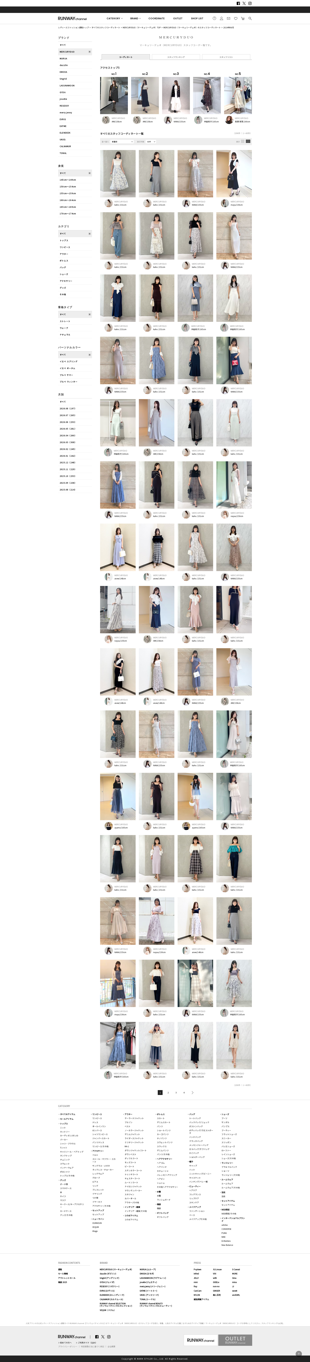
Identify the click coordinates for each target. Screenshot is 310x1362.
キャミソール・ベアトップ (71, 1151)
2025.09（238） (68, 482)
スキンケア (194, 1202)
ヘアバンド (162, 1166)
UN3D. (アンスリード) (149, 1294)
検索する (250, 18)
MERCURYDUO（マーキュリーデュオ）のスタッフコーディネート (192, 27)
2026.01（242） (68, 455)
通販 (60, 1269)
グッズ (63, 287)
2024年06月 (228, 27)
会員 (221, 18)
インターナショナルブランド (233, 1219)
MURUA (63, 58)
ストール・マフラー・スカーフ (104, 1160)
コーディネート (126, 57)
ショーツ (225, 1170)
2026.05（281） (68, 428)
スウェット (65, 1163)
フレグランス (195, 1194)
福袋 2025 (62, 1282)
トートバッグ (195, 1118)
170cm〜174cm (68, 213)
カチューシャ (163, 1170)
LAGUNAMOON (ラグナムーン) (153, 1277)
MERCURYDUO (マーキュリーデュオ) (116, 1269)
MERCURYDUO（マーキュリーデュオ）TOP (142, 27)
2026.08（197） (68, 408)
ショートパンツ (164, 1130)
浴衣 (223, 1192)
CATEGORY (113, 18)
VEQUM (95, 1227)
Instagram (250, 3)
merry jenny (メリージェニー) (152, 1286)
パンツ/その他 (163, 1154)
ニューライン (98, 1218)
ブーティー (226, 1130)
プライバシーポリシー (68, 1346)
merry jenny (66, 112)
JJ (233, 1286)
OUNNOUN (97, 1223)
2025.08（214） (68, 489)
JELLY (196, 1277)
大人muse (217, 1269)
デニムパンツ (163, 1150)
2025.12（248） (68, 462)
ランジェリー (227, 1162)
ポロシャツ (65, 1171)
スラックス (162, 1146)
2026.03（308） (68, 442)
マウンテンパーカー (133, 1190)
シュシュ (161, 1182)
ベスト (127, 1126)
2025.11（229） (68, 469)
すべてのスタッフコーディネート (105, 27)
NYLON (197, 1294)
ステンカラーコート (133, 1170)
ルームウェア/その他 (231, 1187)
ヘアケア (193, 1190)
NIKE (224, 1236)
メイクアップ (195, 1207)
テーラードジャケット (134, 1118)
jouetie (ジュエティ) (148, 1282)
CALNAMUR (65, 146)
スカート (161, 1118)
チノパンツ (162, 1138)
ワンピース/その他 (100, 1146)
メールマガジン (229, 18)
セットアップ (98, 1210)
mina (234, 1282)
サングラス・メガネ (101, 1165)
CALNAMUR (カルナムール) (111, 1299)
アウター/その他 (132, 1202)
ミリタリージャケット (134, 1142)
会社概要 (111, 1346)
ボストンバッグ (196, 1126)
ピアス (95, 1181)
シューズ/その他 (229, 1158)
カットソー (65, 1131)
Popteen (197, 1269)
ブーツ (224, 1118)
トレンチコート (131, 1174)
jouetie (63, 98)
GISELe (216, 1282)
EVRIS (63, 119)
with (215, 1277)
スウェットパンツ (165, 1142)
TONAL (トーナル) (147, 1299)
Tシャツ (63, 1147)
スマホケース (66, 1188)
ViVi (214, 1273)
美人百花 (217, 1294)
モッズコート (130, 1162)
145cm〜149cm (68, 179)
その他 (63, 294)
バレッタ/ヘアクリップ (167, 1175)
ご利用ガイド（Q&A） (87, 1343)
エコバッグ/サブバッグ (199, 1149)
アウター (64, 253)
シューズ (64, 274)
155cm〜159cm (68, 193)
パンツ (160, 1126)
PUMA (224, 1233)
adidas (225, 1224)
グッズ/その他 (66, 1215)
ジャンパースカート (100, 1138)
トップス (64, 240)
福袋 (159, 1204)
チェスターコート (132, 1178)
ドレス (95, 1122)
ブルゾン (128, 1122)
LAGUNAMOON (67, 85)
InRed (196, 1273)
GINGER (216, 1290)
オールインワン (99, 1126)
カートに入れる (243, 18)
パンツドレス (98, 1142)
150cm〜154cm (68, 186)
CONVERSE (226, 1229)
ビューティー (195, 1186)
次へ (191, 1092)
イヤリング (97, 1193)
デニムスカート (163, 1122)
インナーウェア (67, 1167)
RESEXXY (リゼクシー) (109, 1286)
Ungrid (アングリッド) (109, 1277)
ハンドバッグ (195, 1137)
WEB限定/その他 (229, 1213)
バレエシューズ (228, 1146)
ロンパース (97, 1130)
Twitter (244, 3)
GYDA (63, 92)
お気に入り (236, 18)
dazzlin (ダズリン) (108, 1273)
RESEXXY (64, 105)
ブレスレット (98, 1189)
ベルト (95, 1154)
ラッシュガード (163, 1199)
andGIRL (236, 1294)
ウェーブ (64, 328)
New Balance (227, 1245)
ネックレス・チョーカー (103, 1169)
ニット (63, 1127)
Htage (95, 1231)
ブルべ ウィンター (69, 381)
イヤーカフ (97, 1201)
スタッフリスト (226, 57)
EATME (63, 126)
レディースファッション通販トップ (73, 27)
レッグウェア (98, 1173)
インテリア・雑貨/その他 (136, 1211)
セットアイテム (228, 1200)
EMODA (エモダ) (147, 1273)
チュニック (65, 1159)
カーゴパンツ (163, 1134)
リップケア (194, 1198)
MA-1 (127, 1146)
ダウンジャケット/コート (136, 1150)
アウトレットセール (67, 1277)
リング (95, 1185)
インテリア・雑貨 (132, 1207)
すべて (63, 44)
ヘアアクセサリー (164, 1158)
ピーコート (129, 1166)
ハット (192, 1169)
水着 (159, 1191)
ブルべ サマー (66, 375)
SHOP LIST (197, 18)
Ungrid (63, 78)
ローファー (226, 1150)
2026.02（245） (68, 449)
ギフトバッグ (163, 1213)
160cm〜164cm (68, 200)
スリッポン (226, 1142)
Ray (195, 1286)
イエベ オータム (67, 368)
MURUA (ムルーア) (148, 1269)
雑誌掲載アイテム (201, 1299)
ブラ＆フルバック (229, 1166)
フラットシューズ (229, 1134)
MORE (235, 1273)
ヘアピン (161, 1178)
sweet (234, 1290)
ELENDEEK (65, 132)
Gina (234, 1277)
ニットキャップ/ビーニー (200, 1173)
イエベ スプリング (69, 361)
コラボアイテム (131, 1215)
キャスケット (195, 1177)
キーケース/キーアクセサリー (72, 1205)
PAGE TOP (299, 1354)
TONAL (63, 153)
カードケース (66, 1211)
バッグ (63, 267)
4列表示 (248, 141)
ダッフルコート (131, 1158)
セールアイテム (66, 1118)
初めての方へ (66, 1343)
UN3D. (63, 139)
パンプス (225, 1126)
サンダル (225, 1122)
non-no (216, 1286)
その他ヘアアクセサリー (167, 1186)
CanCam (198, 1290)
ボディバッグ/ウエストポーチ (201, 1131)
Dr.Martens (226, 1240)
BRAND (134, 18)
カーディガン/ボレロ (69, 1135)
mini (196, 1282)
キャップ (193, 1165)
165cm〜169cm (68, 206)
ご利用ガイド (214, 18)
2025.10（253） (68, 476)
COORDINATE (157, 18)
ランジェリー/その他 (231, 1175)
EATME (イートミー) (148, 1290)
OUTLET (178, 18)
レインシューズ (228, 1154)
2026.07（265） (68, 415)
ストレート (65, 321)
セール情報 (63, 1273)
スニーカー (226, 1138)
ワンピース (65, 247)
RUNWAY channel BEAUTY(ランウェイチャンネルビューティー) (156, 1304)
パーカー (64, 1139)
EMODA (63, 71)
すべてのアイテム (67, 1114)
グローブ (96, 1177)
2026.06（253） (68, 422)
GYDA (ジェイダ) (107, 1282)
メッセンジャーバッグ (198, 1145)
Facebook (238, 3)
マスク (63, 1200)
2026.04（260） (68, 435)
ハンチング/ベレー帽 (198, 1181)
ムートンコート (131, 1182)
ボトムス (64, 260)
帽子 (191, 1161)
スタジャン (129, 1194)
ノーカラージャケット (134, 1130)
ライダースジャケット (134, 1138)
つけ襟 (95, 1197)
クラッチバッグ (196, 1141)
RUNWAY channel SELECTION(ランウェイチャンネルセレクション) (116, 1304)
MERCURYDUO (67, 51)
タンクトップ (66, 1155)
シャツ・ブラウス (68, 1143)
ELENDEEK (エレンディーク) (112, 1294)
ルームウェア (227, 1179)
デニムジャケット (132, 1134)
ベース (192, 1215)
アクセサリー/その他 (101, 1205)
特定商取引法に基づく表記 (92, 1346)
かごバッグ (194, 1153)
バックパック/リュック (199, 1122)
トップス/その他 (67, 1175)
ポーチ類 (64, 1184)
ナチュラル (65, 334)
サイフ (63, 1196)
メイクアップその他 (198, 1219)
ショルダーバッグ (197, 1157)
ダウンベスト (130, 1154)
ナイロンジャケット (133, 1186)
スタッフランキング (176, 57)
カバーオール (130, 1198)
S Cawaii (236, 1269)
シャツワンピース (100, 1134)
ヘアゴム (161, 1162)
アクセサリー (66, 280)
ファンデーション (197, 1211)
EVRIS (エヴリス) (107, 1290)
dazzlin (64, 65)
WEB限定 (226, 1209)
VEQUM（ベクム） (108, 1310)
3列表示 (242, 141)
